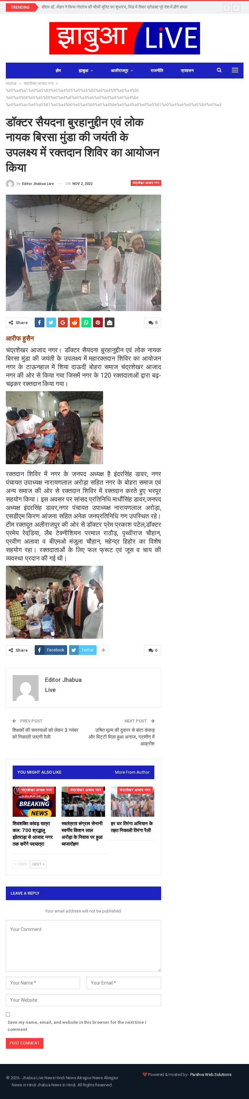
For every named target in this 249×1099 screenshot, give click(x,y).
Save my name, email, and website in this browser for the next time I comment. (76, 1026)
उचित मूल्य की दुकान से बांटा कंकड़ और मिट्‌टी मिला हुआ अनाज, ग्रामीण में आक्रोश (122, 737)
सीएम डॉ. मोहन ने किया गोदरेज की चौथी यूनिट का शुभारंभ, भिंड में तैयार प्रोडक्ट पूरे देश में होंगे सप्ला (114, 7)
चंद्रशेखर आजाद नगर (146, 183)
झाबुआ (84, 70)
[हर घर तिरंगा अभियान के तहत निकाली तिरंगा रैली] (132, 802)
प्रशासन (187, 70)
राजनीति (157, 70)
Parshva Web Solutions (210, 1074)
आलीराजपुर (119, 70)
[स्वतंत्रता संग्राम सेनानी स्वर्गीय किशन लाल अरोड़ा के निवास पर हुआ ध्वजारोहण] (83, 802)
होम (58, 70)
